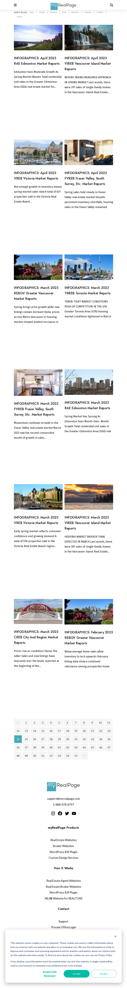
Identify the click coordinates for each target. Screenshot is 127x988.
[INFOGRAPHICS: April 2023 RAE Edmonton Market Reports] (38, 37)
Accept (76, 973)
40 (51, 747)
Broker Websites (63, 846)
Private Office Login (63, 927)
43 (75, 747)
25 (26, 739)
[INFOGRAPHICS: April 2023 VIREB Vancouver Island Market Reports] (88, 37)
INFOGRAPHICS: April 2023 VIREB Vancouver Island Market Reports (87, 63)
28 (51, 739)
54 (67, 755)
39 (42, 747)
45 (92, 747)
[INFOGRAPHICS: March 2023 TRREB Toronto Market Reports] (88, 267)
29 (59, 739)
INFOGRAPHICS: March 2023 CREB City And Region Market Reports (36, 637)
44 (84, 747)
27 (42, 739)
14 (34, 730)
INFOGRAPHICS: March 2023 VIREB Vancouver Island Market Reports (87, 523)
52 (51, 755)
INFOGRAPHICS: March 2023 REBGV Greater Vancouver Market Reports (36, 293)
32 (84, 739)
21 (92, 730)
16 (51, 730)
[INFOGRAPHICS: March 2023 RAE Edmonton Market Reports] (88, 382)
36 (18, 747)
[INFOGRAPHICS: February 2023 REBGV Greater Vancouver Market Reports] (88, 611)
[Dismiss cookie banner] (115, 937)
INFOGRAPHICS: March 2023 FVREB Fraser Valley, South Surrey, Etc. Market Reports (36, 409)
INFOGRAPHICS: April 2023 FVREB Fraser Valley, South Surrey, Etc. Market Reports (85, 178)
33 (92, 739)
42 (67, 747)
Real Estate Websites (63, 840)
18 (67, 730)
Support (63, 921)
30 (67, 739)
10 (100, 722)
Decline (103, 973)
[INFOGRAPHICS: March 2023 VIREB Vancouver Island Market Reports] (88, 497)
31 (75, 739)
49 (26, 755)
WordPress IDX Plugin (63, 852)
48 (18, 755)
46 (100, 747)
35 (108, 739)
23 (108, 730)
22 (100, 730)
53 (59, 755)
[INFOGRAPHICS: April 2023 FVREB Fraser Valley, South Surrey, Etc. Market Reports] (88, 152)
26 (34, 739)
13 (26, 730)
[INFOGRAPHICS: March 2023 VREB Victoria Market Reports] (38, 497)
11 (108, 722)
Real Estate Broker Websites (63, 886)
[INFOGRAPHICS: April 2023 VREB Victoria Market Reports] (38, 152)
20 (84, 730)
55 (75, 755)
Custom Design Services (64, 857)
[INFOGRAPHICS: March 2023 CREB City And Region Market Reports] (38, 611)
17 (59, 730)
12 (18, 730)
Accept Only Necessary (50, 973)
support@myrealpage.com (63, 798)
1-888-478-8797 (63, 804)
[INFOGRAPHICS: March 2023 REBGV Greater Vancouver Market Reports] (38, 267)
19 (75, 730)
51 (42, 755)
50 (34, 755)
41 (59, 747)
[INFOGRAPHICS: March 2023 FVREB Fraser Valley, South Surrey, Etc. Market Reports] (38, 382)
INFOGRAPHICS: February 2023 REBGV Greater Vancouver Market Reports (88, 638)
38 (34, 747)
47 (108, 747)
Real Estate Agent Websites (63, 880)
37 (26, 747)
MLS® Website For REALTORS (63, 898)
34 (100, 739)
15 (42, 730)
